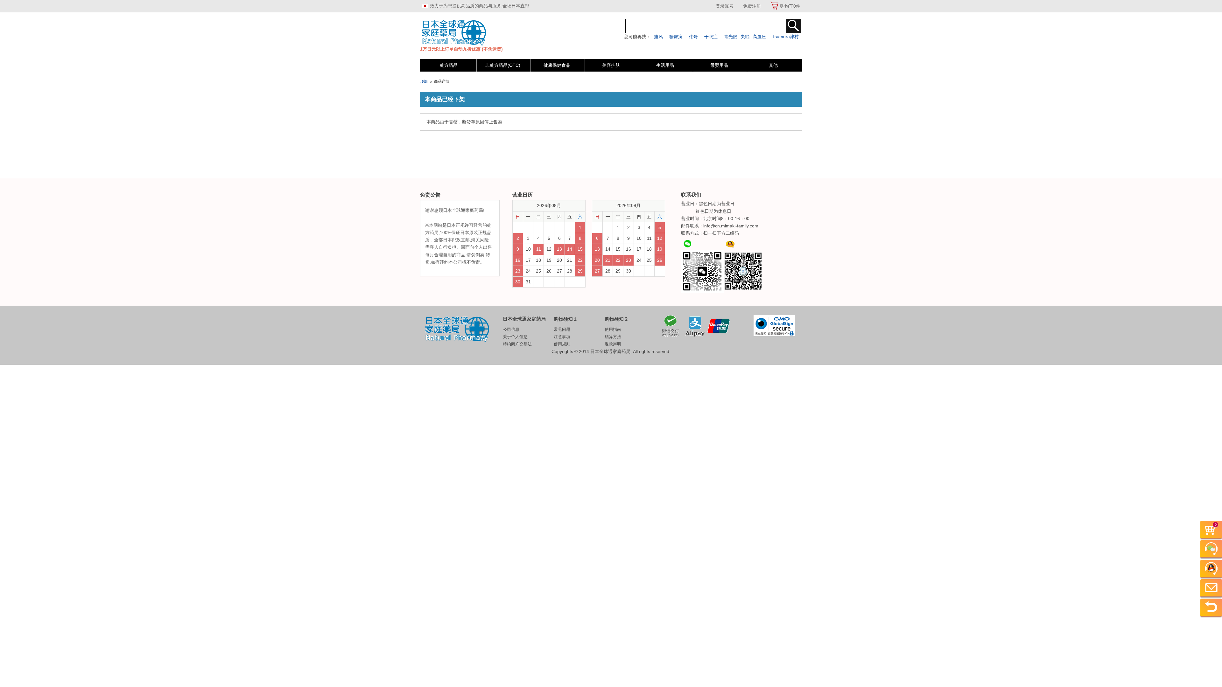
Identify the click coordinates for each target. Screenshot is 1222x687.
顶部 (424, 81)
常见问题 (562, 329)
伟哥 (693, 36)
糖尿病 (676, 36)
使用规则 (562, 344)
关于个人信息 (515, 336)
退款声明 (613, 344)
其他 (773, 65)
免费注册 (752, 6)
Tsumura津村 (785, 36)
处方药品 (449, 65)
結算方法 (613, 336)
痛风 (658, 36)
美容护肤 (611, 65)
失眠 (745, 36)
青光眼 (730, 36)
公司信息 (511, 329)
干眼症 (711, 36)
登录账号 (725, 6)
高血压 (759, 36)
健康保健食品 (557, 65)
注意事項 (562, 336)
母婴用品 (719, 65)
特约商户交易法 (517, 344)
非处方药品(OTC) (502, 65)
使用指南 (613, 329)
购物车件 (790, 6)
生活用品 (665, 65)
